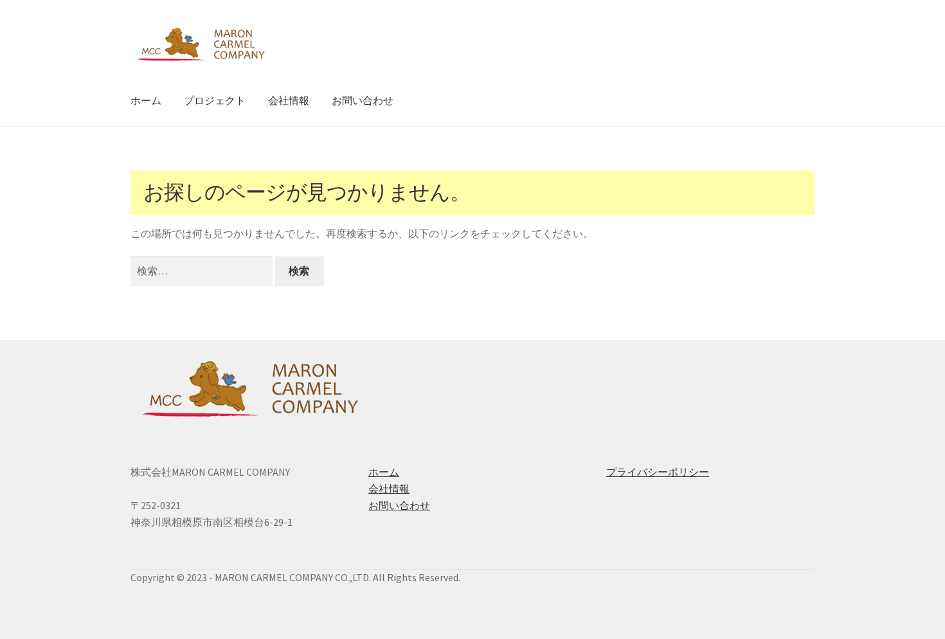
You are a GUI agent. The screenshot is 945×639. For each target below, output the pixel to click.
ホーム (145, 100)
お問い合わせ (362, 100)
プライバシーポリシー (657, 471)
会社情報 (288, 100)
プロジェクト (215, 100)
